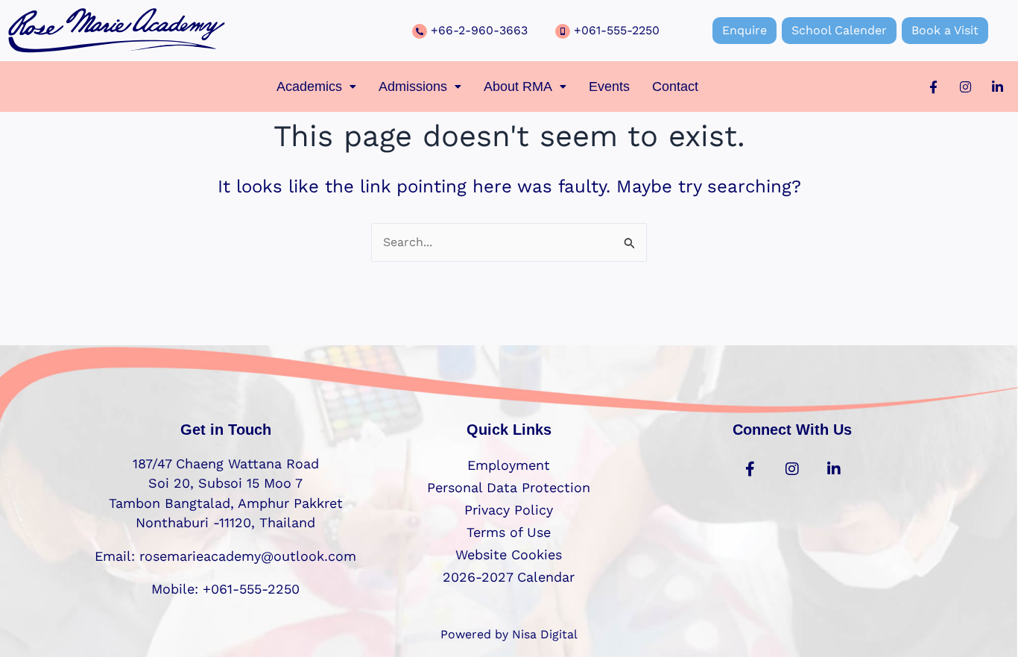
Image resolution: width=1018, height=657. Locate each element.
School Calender (839, 30)
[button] (316, 86)
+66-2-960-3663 (479, 30)
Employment (508, 465)
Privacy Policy (508, 510)
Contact (675, 86)
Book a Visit (945, 30)
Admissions (413, 86)
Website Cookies (508, 554)
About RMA (518, 86)
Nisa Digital (545, 634)
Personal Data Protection (508, 487)
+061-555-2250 (617, 30)
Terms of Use (509, 532)
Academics (309, 86)
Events (609, 86)
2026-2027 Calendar (509, 577)
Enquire (744, 30)
